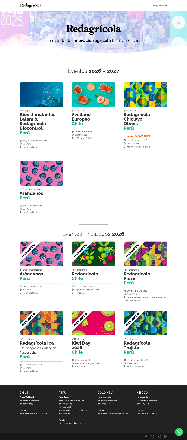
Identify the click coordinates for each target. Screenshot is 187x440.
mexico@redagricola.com (147, 413)
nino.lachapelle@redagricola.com (73, 410)
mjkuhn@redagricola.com (108, 400)
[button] (179, 432)
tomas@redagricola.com (30, 400)
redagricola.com (160, 6)
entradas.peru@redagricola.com (72, 423)
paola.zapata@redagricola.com (71, 400)
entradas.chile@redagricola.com (33, 413)
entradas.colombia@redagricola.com (113, 413)
